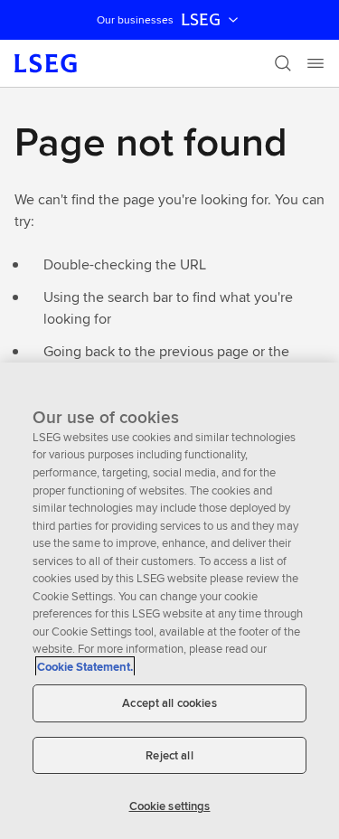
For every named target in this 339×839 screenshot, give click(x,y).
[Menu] (315, 63)
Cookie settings (170, 806)
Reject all (169, 755)
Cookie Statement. (85, 666)
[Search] (283, 63)
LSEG (201, 20)
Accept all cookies (169, 703)
